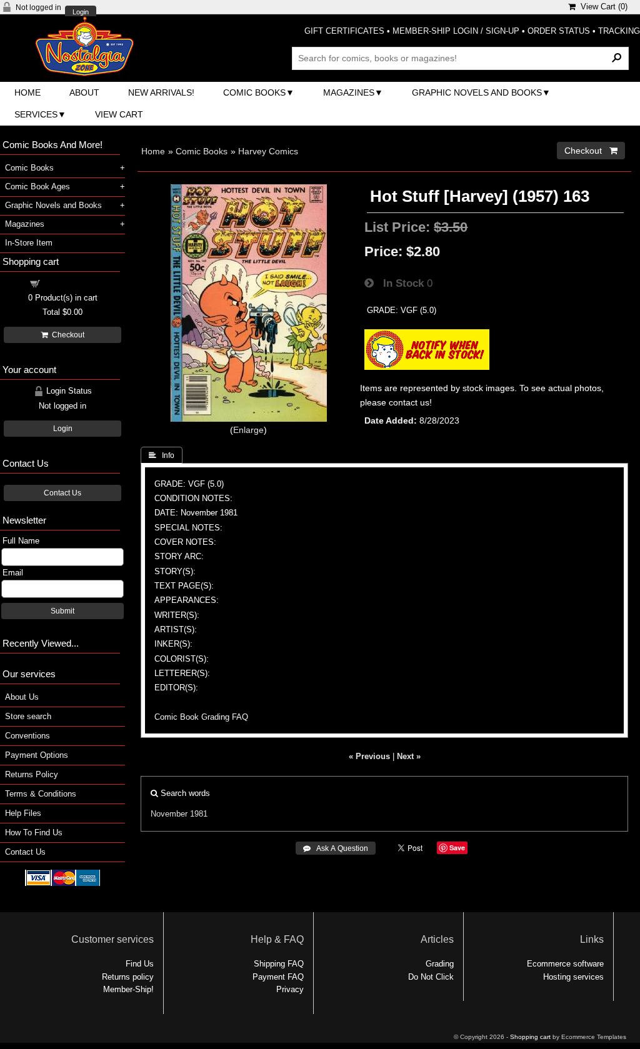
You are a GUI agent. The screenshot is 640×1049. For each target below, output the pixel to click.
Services (36, 114)
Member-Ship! (128, 989)
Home (27, 92)
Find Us (140, 963)
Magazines (348, 92)
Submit (62, 611)
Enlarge (248, 430)
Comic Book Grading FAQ (201, 717)
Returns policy (128, 977)
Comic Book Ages (37, 186)
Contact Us (62, 493)
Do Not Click (431, 977)
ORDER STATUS (559, 31)
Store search (28, 716)
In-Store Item (28, 242)
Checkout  (591, 150)
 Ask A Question (335, 848)
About (84, 92)
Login (80, 12)
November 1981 (179, 813)
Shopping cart (70, 282)
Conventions (27, 735)
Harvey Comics (268, 151)
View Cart (119, 114)
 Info (161, 455)
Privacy (290, 989)
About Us (22, 697)
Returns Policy (31, 774)
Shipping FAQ (279, 963)
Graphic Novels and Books (477, 92)
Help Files (23, 813)
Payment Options (36, 755)
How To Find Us (33, 832)
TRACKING (619, 31)
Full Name (20, 540)
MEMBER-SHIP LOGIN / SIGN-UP (455, 31)
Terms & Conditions (40, 793)
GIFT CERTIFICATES (344, 31)
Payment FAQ (278, 977)
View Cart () (602, 6)
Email (12, 572)
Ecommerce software (565, 963)
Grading (440, 963)
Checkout (66, 335)
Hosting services (573, 977)
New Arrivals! (161, 92)
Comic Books (254, 92)
